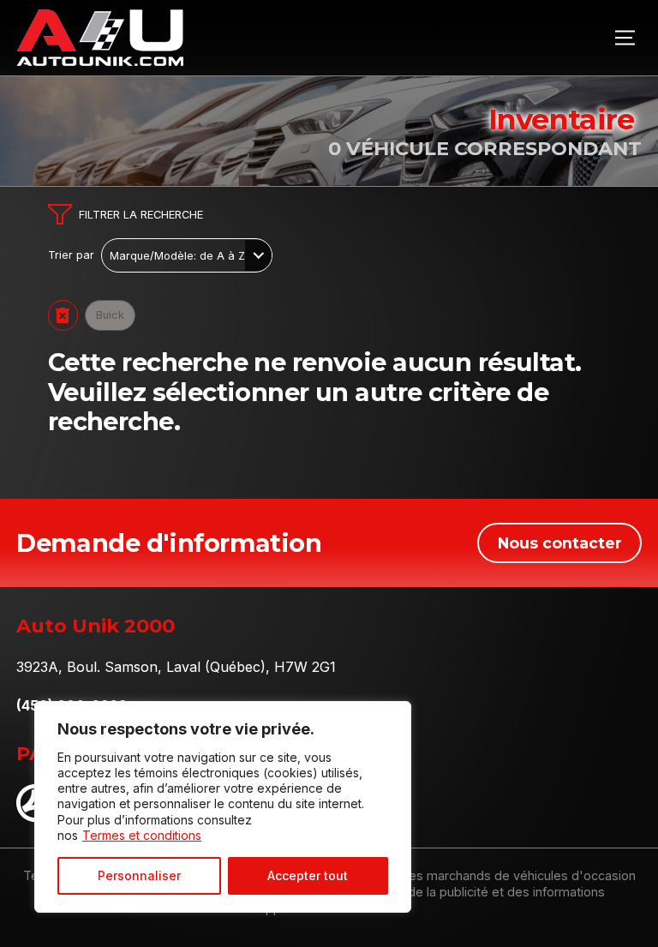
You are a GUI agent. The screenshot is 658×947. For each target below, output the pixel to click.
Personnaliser (139, 875)
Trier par (71, 255)
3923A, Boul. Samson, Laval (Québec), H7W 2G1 (176, 666)
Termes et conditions (141, 835)
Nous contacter (560, 543)
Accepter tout (307, 875)
